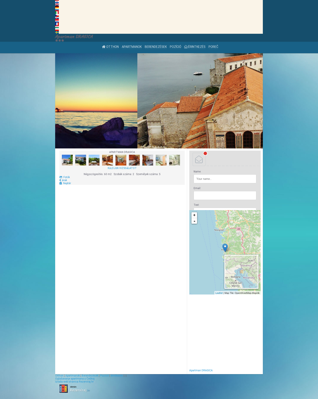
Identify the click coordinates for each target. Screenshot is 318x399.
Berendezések (156, 46)
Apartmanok (132, 46)
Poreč (213, 46)
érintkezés (196, 46)
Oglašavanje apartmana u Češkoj (75, 378)
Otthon (112, 46)
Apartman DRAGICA (201, 370)
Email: (197, 188)
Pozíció (175, 46)
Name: (197, 171)
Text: (196, 204)
